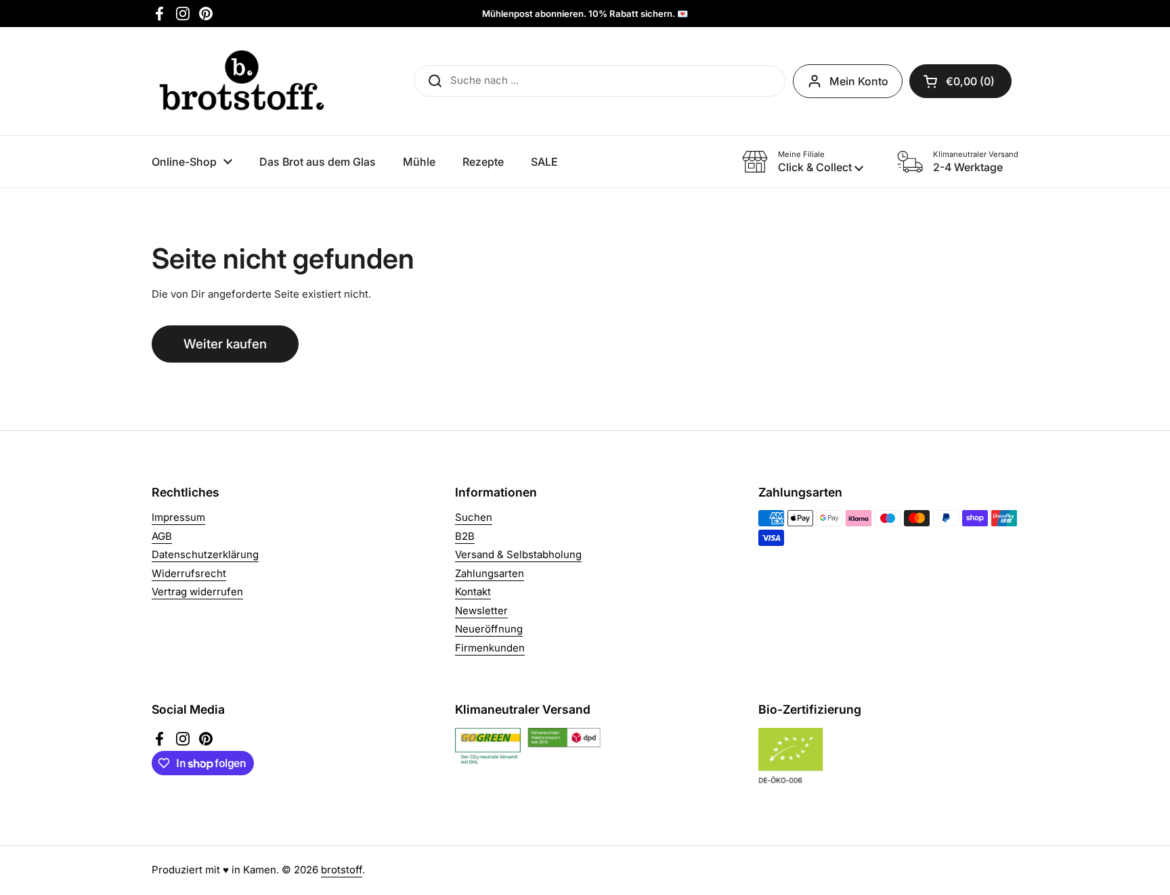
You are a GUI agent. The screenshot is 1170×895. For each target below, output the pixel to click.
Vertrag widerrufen (197, 591)
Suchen (473, 517)
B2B (465, 536)
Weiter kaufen (225, 344)
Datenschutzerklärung (205, 554)
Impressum (178, 517)
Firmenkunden (490, 647)
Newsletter (481, 610)
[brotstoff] (242, 81)
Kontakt (473, 591)
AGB (162, 536)
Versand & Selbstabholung (518, 554)
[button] (960, 81)
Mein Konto (858, 81)
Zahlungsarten (489, 573)
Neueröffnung (489, 628)
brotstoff (341, 869)
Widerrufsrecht (189, 573)
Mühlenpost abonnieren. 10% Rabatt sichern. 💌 (585, 13)
